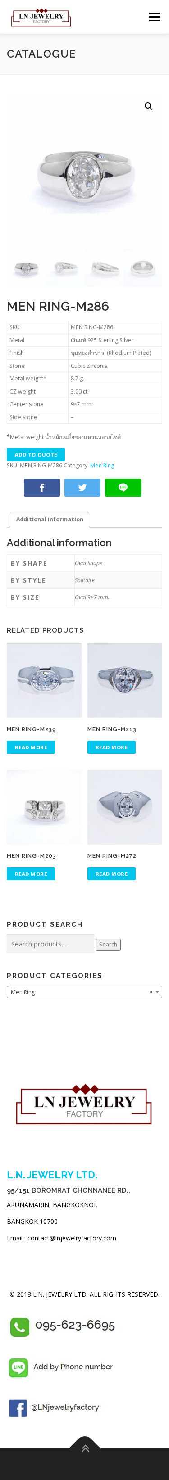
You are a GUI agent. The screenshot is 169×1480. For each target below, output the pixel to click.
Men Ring (102, 465)
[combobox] (84, 992)
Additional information (49, 519)
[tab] (49, 520)
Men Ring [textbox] (82, 992)
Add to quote (36, 454)
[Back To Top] (84, 1448)
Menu (153, 17)
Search (108, 944)
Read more (31, 747)
